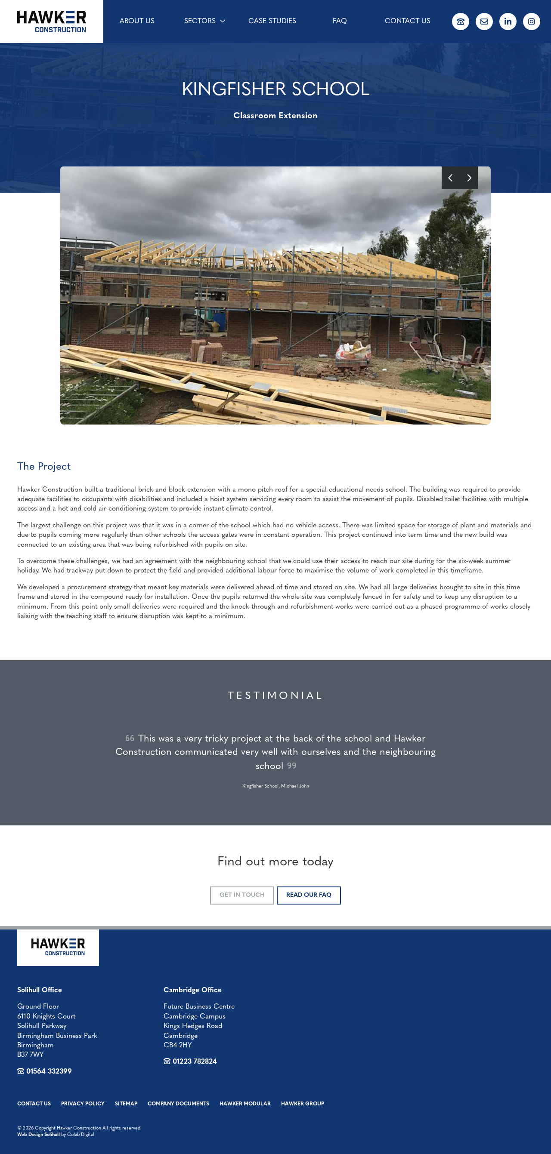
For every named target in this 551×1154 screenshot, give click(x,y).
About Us (137, 21)
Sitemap (126, 1104)
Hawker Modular (245, 1104)
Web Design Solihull (38, 1134)
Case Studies (272, 21)
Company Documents (178, 1104)
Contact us (407, 21)
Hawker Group (302, 1104)
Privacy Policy (83, 1104)
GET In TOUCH (242, 895)
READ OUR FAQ (308, 895)
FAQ (340, 21)
